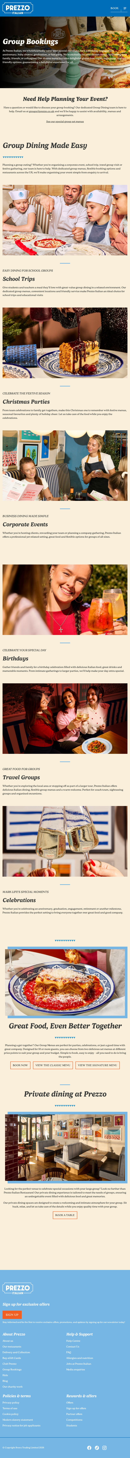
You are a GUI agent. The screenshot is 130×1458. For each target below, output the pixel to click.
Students (71, 1426)
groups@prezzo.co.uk (41, 111)
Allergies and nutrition (79, 1358)
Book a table (65, 1215)
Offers (69, 1403)
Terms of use (10, 1408)
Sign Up (12, 1315)
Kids (5, 1375)
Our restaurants (12, 1347)
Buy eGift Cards (12, 1358)
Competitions (74, 1420)
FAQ (68, 1352)
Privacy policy (11, 1403)
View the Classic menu (53, 1065)
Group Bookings (12, 1370)
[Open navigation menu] (124, 8)
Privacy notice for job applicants (21, 1426)
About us (8, 1341)
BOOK (114, 8)
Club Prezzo (9, 1364)
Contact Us (72, 1347)
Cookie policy (11, 1414)
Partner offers (74, 1414)
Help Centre (73, 1341)
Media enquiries (75, 1370)
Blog (5, 1381)
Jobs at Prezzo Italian (78, 1364)
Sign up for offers (76, 1408)
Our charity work (13, 1387)
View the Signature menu (97, 1065)
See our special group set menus (65, 122)
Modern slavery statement (18, 1420)
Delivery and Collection (16, 1352)
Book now (20, 1065)
